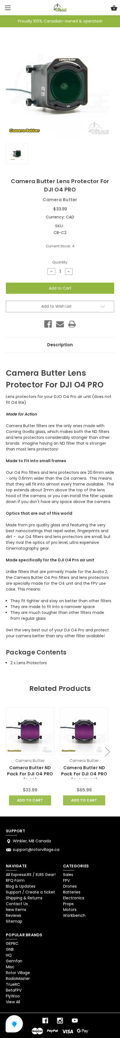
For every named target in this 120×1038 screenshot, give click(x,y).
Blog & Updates (20, 886)
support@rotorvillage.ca (36, 849)
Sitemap (14, 921)
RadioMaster (18, 978)
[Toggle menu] (7, 7)
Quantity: (60, 262)
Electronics (73, 898)
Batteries (71, 892)
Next (107, 751)
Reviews (13, 915)
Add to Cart (30, 800)
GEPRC (12, 943)
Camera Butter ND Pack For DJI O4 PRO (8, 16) (30, 774)
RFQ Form (15, 880)
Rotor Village (18, 972)
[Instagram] (60, 1021)
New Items (16, 909)
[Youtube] (75, 1021)
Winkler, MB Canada (32, 841)
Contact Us (17, 904)
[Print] (72, 324)
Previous (7, 751)
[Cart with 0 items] (114, 9)
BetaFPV (13, 990)
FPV (66, 880)
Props (68, 904)
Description (60, 345)
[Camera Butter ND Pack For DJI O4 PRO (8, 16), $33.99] (30, 731)
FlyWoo (13, 996)
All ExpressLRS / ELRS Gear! (31, 874)
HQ (9, 955)
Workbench (74, 915)
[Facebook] (48, 324)
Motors (69, 909)
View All (13, 1002)
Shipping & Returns (24, 898)
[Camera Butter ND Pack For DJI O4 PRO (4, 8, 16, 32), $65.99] (84, 731)
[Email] (60, 324)
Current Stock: (60, 246)
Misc (10, 967)
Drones (70, 886)
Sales (68, 874)
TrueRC (13, 984)
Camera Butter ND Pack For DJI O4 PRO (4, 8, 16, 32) (84, 774)
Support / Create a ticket (30, 892)
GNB (10, 949)
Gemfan (14, 961)
